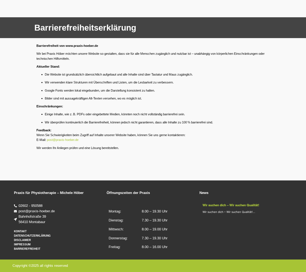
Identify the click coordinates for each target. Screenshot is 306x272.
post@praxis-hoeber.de (62, 140)
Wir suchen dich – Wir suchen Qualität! (231, 205)
